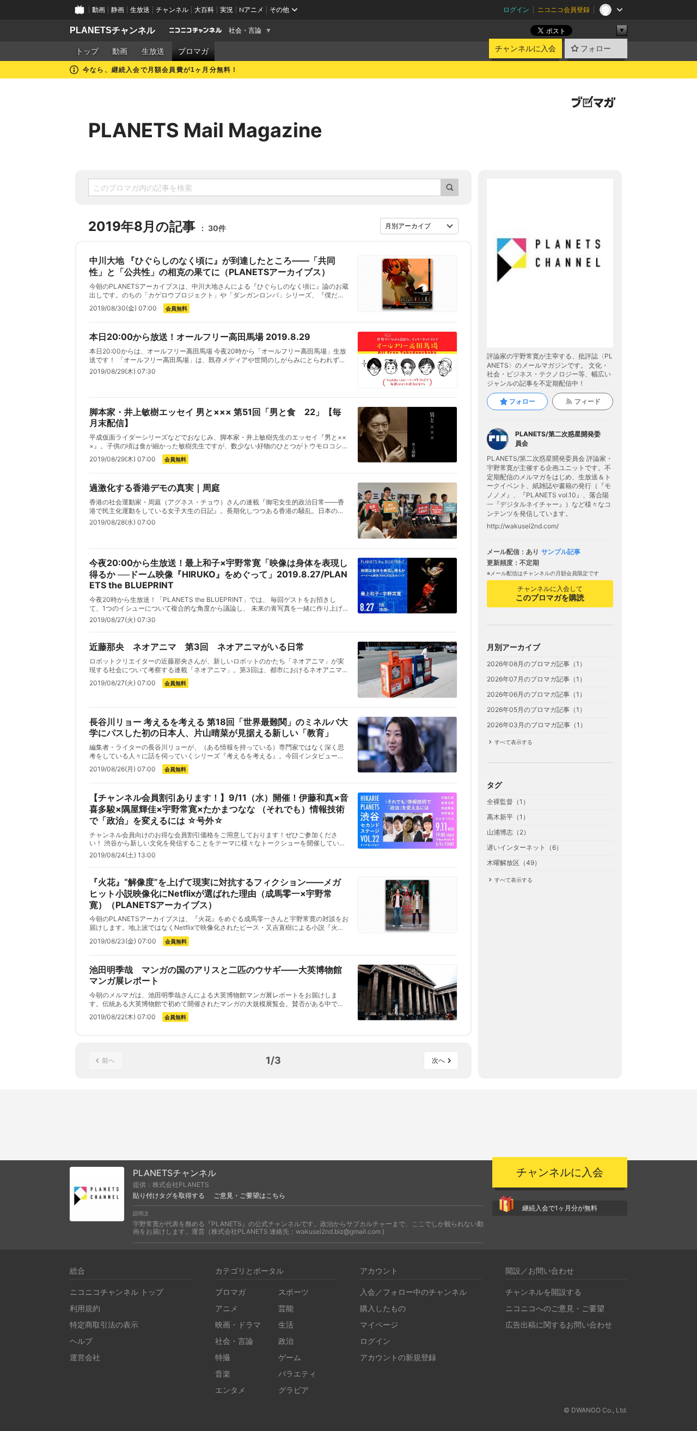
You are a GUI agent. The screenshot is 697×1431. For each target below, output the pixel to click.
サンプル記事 (560, 552)
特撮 (222, 1357)
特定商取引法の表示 (104, 1324)
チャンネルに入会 (525, 48)
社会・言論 (245, 30)
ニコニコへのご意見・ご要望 (554, 1308)
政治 (286, 1340)
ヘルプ (81, 1340)
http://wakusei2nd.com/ (523, 526)
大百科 (204, 9)
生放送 (140, 9)
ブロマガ (193, 51)
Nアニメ (251, 9)
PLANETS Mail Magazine (205, 130)
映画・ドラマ (238, 1324)
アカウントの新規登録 (398, 1357)
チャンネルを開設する (543, 1291)
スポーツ (293, 1291)
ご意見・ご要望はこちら (249, 1195)
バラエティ (297, 1373)
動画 (98, 9)
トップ (87, 51)
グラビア (293, 1390)
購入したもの (383, 1308)
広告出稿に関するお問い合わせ (558, 1324)
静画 (117, 9)
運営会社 (85, 1357)
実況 (226, 9)
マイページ (379, 1324)
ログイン (516, 9)
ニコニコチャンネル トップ (116, 1291)
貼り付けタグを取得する (169, 1195)
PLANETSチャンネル (112, 30)
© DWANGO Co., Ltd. (595, 1410)
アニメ (226, 1308)
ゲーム (289, 1357)
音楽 (222, 1373)
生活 (286, 1324)
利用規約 (85, 1308)
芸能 (286, 1308)
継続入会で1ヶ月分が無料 (559, 1208)
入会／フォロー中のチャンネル (413, 1291)
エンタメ (230, 1390)
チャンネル (172, 9)
